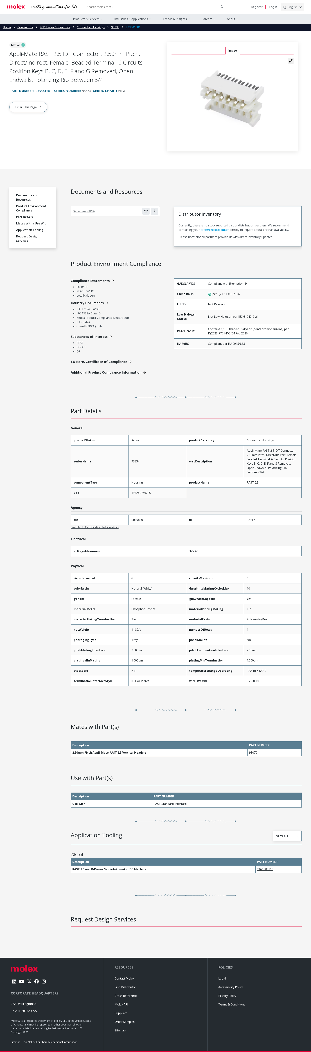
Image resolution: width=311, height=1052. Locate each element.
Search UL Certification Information (95, 527)
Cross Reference (126, 996)
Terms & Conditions (231, 1004)
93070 (253, 753)
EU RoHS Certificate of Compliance (99, 362)
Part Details (24, 217)
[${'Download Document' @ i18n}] (154, 211)
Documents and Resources (27, 197)
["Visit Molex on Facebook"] (36, 981)
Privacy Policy (227, 996)
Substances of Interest (89, 336)
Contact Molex (124, 978)
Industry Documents (87, 303)
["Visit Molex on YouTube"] (22, 981)
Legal (222, 978)
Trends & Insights (175, 19)
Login (273, 7)
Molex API (121, 1004)
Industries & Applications (131, 19)
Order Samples (125, 1022)
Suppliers (121, 1013)
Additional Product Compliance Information (106, 372)
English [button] (293, 7)
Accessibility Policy (230, 987)
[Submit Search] (222, 7)
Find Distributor (125, 987)
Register (257, 7)
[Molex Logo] (42, 7)
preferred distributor (214, 230)
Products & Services (86, 19)
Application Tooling (29, 230)
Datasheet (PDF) (84, 211)
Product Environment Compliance (31, 208)
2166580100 (265, 869)
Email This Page (26, 107)
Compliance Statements (90, 281)
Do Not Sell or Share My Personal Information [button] (50, 1042)
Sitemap (15, 1042)
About (231, 19)
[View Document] (146, 211)
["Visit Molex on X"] (29, 981)
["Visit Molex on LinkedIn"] (14, 981)
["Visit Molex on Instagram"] (43, 981)
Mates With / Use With (32, 223)
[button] (290, 60)
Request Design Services (27, 238)
